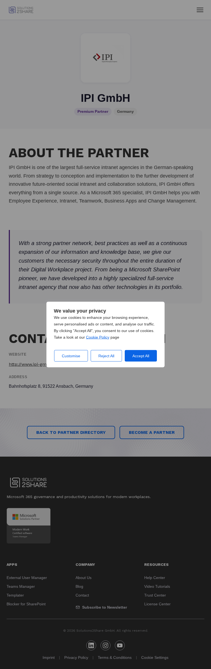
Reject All (106, 356)
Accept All (140, 356)
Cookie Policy (97, 337)
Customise (71, 356)
